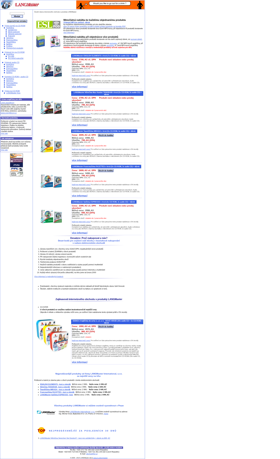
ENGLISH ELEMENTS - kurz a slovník (55, 384)
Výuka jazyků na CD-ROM (15, 26)
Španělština (11, 42)
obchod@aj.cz (92, 454)
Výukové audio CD (12, 62)
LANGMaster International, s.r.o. (82, 412)
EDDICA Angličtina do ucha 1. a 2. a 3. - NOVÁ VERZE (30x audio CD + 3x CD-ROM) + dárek (108, 322)
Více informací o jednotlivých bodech (48, 277)
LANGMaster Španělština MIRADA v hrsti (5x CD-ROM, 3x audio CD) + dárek (104, 131)
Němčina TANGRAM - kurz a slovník (55, 387)
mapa (106, 414)
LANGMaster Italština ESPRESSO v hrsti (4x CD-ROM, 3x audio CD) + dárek (103, 202)
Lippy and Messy (7, 103)
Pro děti (11, 56)
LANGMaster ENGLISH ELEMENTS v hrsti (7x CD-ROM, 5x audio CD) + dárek (104, 56)
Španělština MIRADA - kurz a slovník (55, 390)
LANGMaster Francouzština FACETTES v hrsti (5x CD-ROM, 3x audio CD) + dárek (106, 167)
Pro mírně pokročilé (15, 58)
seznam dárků (136, 39)
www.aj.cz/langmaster (100, 458)
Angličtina (10, 28)
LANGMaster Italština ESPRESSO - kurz (56, 395)
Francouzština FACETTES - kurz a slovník (57, 392)
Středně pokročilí (14, 34)
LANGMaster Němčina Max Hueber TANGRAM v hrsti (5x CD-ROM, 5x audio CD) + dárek (108, 93)
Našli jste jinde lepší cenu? (81, 75)
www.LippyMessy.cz (9, 113)
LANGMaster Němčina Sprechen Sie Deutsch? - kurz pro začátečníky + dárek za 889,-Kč (75, 438)
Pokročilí (11, 36)
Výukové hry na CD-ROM (14, 52)
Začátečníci (12, 30)
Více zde (4, 133)
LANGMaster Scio (13, 93)
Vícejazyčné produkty (14, 48)
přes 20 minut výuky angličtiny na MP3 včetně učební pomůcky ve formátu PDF (94, 26)
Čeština (9, 46)
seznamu (113, 43)
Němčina (9, 38)
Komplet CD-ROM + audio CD (16, 77)
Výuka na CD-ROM (12, 91)
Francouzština (12, 40)
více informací (68, 33)
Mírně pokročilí (14, 32)
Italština (9, 44)
